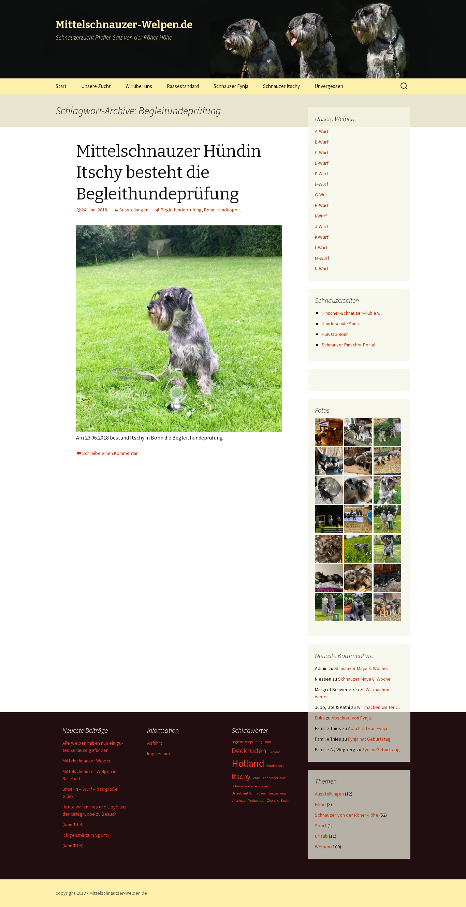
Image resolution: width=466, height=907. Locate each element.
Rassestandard (183, 86)
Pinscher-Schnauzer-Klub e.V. (351, 313)
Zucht (285, 800)
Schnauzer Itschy (281, 86)
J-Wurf (321, 226)
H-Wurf (322, 205)
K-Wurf (322, 237)
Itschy (241, 776)
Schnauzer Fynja (231, 86)
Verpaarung (277, 793)
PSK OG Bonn (335, 334)
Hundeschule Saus (340, 324)
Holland (248, 763)
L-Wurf (321, 247)
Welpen (322, 847)
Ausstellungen (133, 210)
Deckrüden (249, 750)
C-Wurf (322, 152)
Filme (320, 804)
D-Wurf (322, 163)
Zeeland (273, 800)
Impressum (158, 753)
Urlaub (321, 836)
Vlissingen (239, 800)
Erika (320, 718)
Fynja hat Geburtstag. (370, 739)
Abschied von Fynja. (352, 718)
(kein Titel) (73, 824)
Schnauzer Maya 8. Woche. (361, 668)
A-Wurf (322, 131)
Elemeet (273, 752)
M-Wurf (322, 258)
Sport (320, 825)
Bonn (209, 210)
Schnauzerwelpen (245, 786)
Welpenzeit (257, 800)
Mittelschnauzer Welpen (87, 761)
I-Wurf (321, 216)
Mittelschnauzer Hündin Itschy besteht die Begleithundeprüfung (168, 173)
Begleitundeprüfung (181, 210)
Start (61, 86)
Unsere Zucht (96, 86)
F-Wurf (321, 184)
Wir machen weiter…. (378, 707)
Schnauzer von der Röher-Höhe (346, 815)
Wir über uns (139, 86)
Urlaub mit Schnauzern (249, 793)
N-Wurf (322, 269)
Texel (264, 786)
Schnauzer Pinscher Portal (348, 345)
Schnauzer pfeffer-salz (268, 778)
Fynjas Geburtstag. (381, 749)
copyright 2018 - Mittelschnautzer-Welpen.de (101, 893)
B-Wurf (322, 142)
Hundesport (229, 210)
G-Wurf (322, 195)
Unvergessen (329, 86)
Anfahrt (154, 743)
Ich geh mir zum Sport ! (85, 835)
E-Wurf (321, 173)
